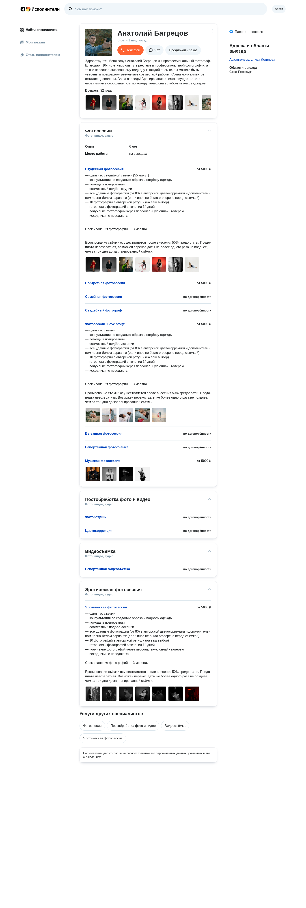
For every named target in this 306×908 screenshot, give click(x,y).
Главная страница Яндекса (22, 9)
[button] (130, 50)
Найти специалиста (41, 30)
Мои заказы (35, 42)
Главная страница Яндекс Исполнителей (40, 9)
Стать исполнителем (43, 55)
